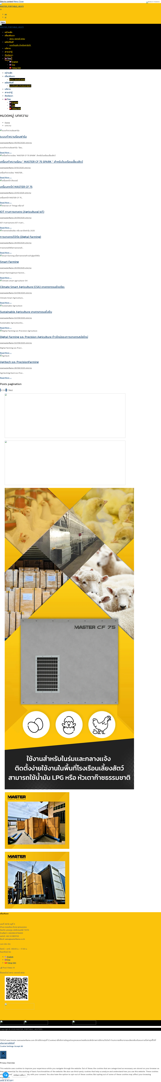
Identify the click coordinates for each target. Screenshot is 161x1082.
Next (11, 390)
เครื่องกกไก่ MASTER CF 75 (16, 187)
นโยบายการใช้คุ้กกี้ (7, 1043)
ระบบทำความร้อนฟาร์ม (13, 136)
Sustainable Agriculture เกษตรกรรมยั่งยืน (26, 312)
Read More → (6, 152)
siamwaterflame (7, 142)
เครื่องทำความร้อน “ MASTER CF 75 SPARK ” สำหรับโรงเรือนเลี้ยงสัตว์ (41, 162)
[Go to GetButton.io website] (5, 1079)
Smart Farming (9, 262)
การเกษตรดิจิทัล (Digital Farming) (20, 237)
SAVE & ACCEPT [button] (7, 1080)
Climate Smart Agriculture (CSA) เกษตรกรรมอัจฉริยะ (32, 287)
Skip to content (6, 1)
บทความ (28, 142)
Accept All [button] (18, 1046)
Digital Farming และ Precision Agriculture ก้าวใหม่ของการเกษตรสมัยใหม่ (44, 337)
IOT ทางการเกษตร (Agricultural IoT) (22, 212)
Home (7, 122)
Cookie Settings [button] (7, 1046)
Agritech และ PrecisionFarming (19, 362)
